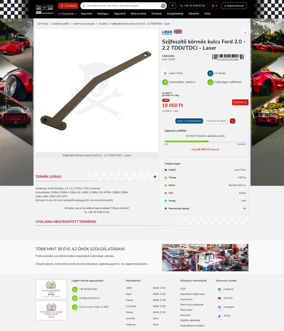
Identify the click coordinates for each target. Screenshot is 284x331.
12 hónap (219, 73)
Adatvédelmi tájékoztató (192, 294)
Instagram (228, 306)
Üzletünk (157, 13)
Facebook (228, 289)
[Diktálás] (83, 5)
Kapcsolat (86, 13)
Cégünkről (120, 13)
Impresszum (186, 299)
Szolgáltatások (175, 13)
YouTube (228, 298)
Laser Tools (176, 73)
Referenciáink (138, 13)
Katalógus (103, 13)
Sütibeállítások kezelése (192, 325)
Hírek (207, 13)
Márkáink (194, 13)
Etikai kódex (186, 309)
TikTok (226, 315)
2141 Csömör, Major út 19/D (93, 306)
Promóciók (67, 14)
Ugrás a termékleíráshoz (189, 121)
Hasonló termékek (216, 121)
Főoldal (44, 23)
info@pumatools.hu (89, 298)
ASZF (183, 288)
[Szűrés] (172, 5)
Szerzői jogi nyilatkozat (191, 304)
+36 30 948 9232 (98, 212)
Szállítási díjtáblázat (190, 320)
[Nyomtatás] (155, 177)
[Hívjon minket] (232, 120)
